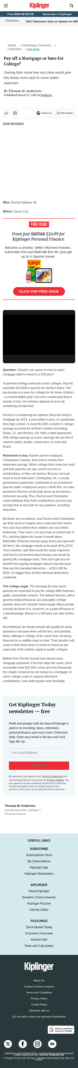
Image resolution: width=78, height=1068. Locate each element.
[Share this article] (6, 113)
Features (46, 95)
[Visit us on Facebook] (23, 1044)
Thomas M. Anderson (24, 91)
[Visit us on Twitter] (8, 1044)
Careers (14, 49)
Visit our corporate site (51, 1055)
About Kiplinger (39, 891)
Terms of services (52, 776)
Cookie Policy (39, 1004)
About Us (39, 980)
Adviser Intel (39, 939)
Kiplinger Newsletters (39, 873)
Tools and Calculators (39, 945)
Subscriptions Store (39, 855)
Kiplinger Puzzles (39, 903)
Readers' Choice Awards (39, 897)
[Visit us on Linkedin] (52, 1044)
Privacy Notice (55, 779)
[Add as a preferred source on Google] (61, 1030)
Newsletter (67, 113)
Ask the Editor (39, 909)
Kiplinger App (39, 867)
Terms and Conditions (39, 992)
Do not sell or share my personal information (39, 1016)
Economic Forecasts (39, 933)
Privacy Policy (39, 998)
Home (12, 45)
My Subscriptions (39, 861)
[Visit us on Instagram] (37, 1044)
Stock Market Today (39, 927)
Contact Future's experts (39, 986)
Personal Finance (36, 45)
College (33, 49)
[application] (39, 335)
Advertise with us (39, 1010)
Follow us (46, 113)
